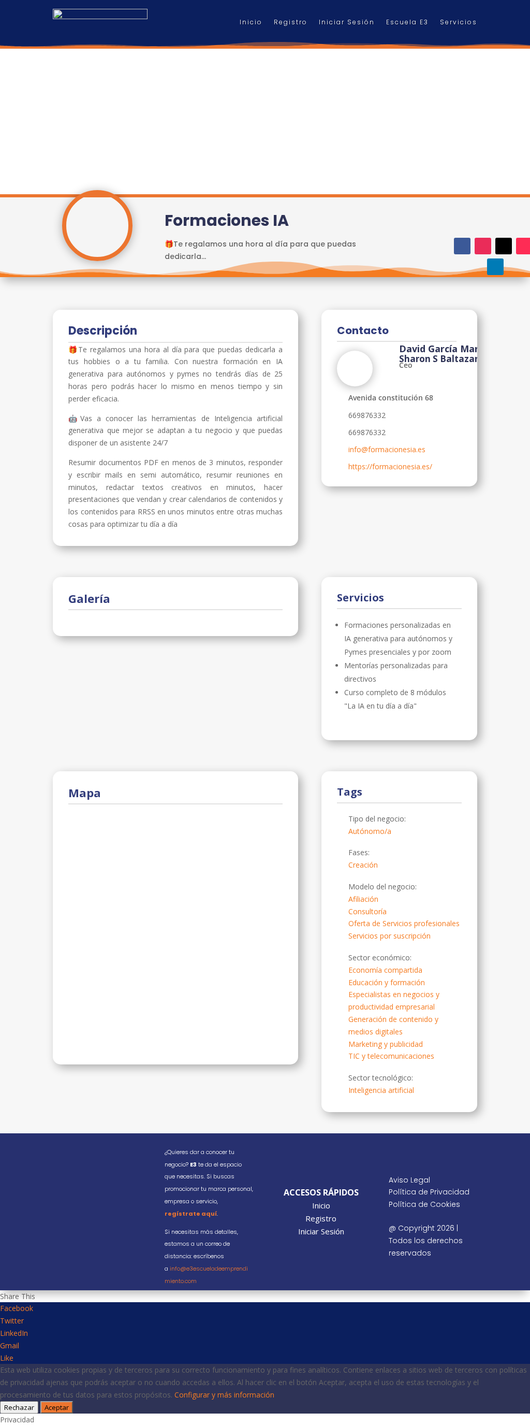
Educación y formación (386, 982)
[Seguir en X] (503, 246)
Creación (363, 865)
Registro (290, 22)
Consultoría (367, 911)
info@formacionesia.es (386, 449)
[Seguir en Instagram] (483, 246)
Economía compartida (385, 970)
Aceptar (57, 1407)
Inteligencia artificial (381, 1090)
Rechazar (19, 1407)
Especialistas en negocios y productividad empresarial (393, 1000)
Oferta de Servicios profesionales (404, 923)
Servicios (458, 22)
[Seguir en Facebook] (462, 246)
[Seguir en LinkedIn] (495, 266)
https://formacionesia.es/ (390, 466)
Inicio (251, 22)
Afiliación (363, 899)
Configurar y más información (224, 1395)
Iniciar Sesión (347, 22)
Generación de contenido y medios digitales (393, 1025)
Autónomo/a (369, 831)
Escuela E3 (407, 22)
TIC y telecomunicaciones (391, 1056)
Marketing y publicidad (385, 1044)
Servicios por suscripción (389, 936)
